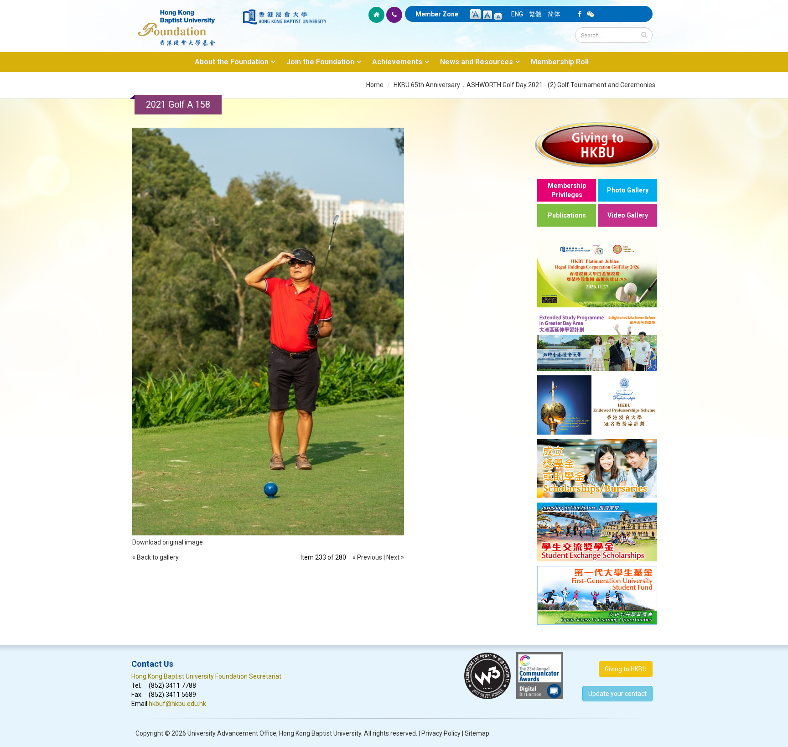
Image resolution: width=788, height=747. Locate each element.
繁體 (535, 14)
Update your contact (617, 693)
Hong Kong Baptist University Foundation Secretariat (206, 676)
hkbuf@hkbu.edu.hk (177, 703)
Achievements (397, 61)
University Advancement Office (231, 733)
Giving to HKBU (626, 669)
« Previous (367, 557)
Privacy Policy (441, 733)
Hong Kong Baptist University (320, 733)
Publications (567, 215)
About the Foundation (232, 61)
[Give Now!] (597, 144)
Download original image (167, 542)
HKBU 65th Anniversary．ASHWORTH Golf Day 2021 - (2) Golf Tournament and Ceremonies (524, 84)
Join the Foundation (320, 61)
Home (375, 84)
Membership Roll (560, 61)
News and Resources (476, 61)
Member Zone (436, 14)
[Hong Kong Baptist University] (285, 17)
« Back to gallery (155, 557)
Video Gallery (627, 215)
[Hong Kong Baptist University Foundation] (186, 23)
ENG (517, 14)
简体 (554, 14)
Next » (395, 557)
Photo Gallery (627, 190)
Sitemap (477, 733)
